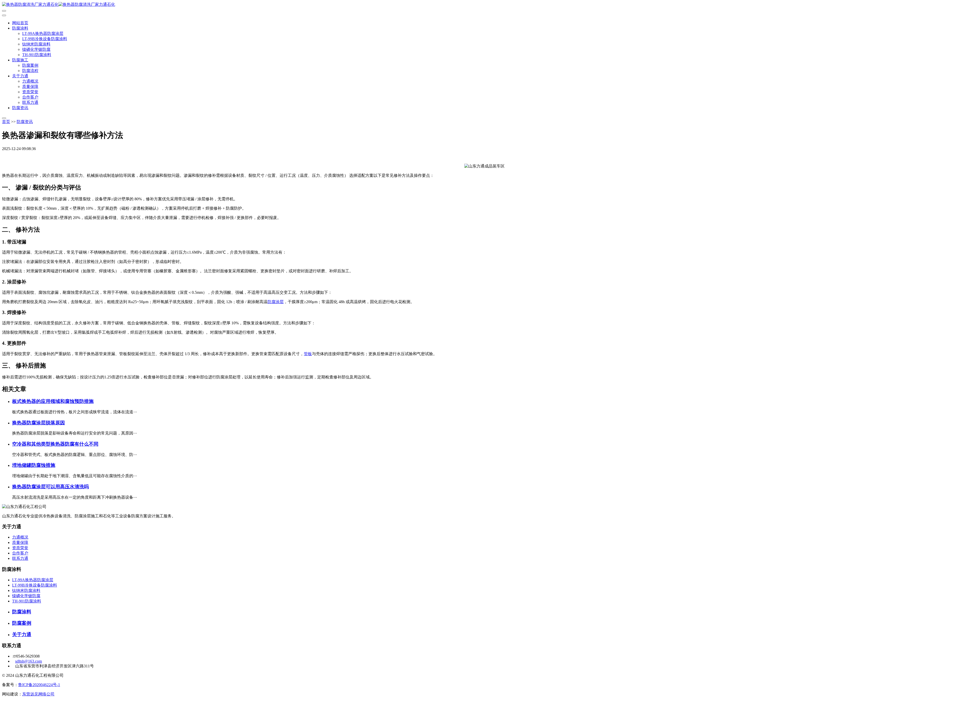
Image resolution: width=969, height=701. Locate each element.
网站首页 (20, 23)
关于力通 (20, 76)
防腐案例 (30, 65)
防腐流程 (30, 70)
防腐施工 (20, 60)
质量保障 (30, 86)
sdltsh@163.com (28, 661)
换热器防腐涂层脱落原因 (38, 422)
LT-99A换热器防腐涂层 (42, 33)
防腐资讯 (20, 108)
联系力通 (30, 102)
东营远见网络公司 (38, 694)
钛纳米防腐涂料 (36, 44)
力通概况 (30, 81)
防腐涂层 (275, 302)
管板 (308, 354)
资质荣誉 (30, 92)
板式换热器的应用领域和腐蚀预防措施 (53, 401)
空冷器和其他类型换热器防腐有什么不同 (55, 444)
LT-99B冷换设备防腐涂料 (44, 39)
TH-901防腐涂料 (36, 55)
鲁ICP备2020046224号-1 (39, 685)
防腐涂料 (20, 28)
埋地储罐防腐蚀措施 (33, 465)
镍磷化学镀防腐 (36, 49)
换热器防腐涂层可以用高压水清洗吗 (50, 486)
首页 (6, 121)
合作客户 (30, 97)
